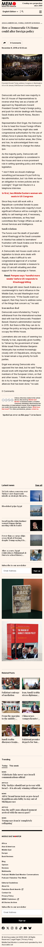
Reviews (5, 868)
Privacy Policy (7, 896)
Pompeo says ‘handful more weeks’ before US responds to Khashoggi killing (23, 278)
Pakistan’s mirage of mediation (10, 694)
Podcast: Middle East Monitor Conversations (20, 875)
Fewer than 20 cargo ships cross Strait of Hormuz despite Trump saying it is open (13, 538)
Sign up (37, 571)
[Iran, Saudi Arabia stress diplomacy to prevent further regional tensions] (31, 683)
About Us (5, 886)
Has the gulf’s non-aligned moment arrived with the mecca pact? (19, 811)
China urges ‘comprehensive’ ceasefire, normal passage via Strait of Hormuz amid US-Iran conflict (30, 717)
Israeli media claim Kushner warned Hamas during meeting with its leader (14, 523)
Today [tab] (5, 766)
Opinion (5, 865)
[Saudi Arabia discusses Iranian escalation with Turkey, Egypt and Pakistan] (11, 730)
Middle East (6, 850)
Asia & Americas (9, 23)
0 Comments (15, 43)
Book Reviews (7, 856)
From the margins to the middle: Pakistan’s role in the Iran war (11, 717)
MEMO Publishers (9, 899)
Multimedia (6, 871)
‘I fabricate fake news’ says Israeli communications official (18, 776)
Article (5, 783)
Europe (5, 853)
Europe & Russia (32, 23)
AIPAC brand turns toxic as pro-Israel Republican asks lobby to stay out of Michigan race (20, 799)
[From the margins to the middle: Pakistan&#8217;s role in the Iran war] (11, 707)
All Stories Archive (9, 902)
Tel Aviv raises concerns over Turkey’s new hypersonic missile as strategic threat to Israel (15, 493)
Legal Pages (16, 939)
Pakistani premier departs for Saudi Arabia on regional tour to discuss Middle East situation (31, 741)
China (21, 23)
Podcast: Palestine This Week (14, 878)
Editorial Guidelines (10, 883)
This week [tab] (14, 766)
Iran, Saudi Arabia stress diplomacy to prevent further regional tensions (31, 694)
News (4, 772)
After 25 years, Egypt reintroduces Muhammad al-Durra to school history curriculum (14, 553)
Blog (3, 861)
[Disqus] (22, 448)
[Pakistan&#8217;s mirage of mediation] (11, 683)
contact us (34, 409)
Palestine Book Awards (11, 889)
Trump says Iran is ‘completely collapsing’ (17, 822)
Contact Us (6, 893)
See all (38, 485)
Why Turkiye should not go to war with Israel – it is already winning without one (22, 786)
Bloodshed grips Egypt (12, 506)
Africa (4, 843)
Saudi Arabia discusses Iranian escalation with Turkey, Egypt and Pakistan (10, 741)
